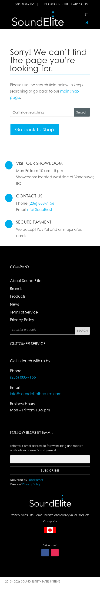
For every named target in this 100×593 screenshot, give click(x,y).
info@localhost (39, 209)
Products (17, 296)
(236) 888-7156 (25, 4)
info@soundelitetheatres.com (66, 4)
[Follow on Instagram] (55, 552)
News (15, 304)
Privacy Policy (22, 319)
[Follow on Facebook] (45, 552)
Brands (16, 288)
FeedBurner (35, 480)
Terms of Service (24, 312)
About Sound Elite (25, 280)
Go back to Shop (34, 129)
